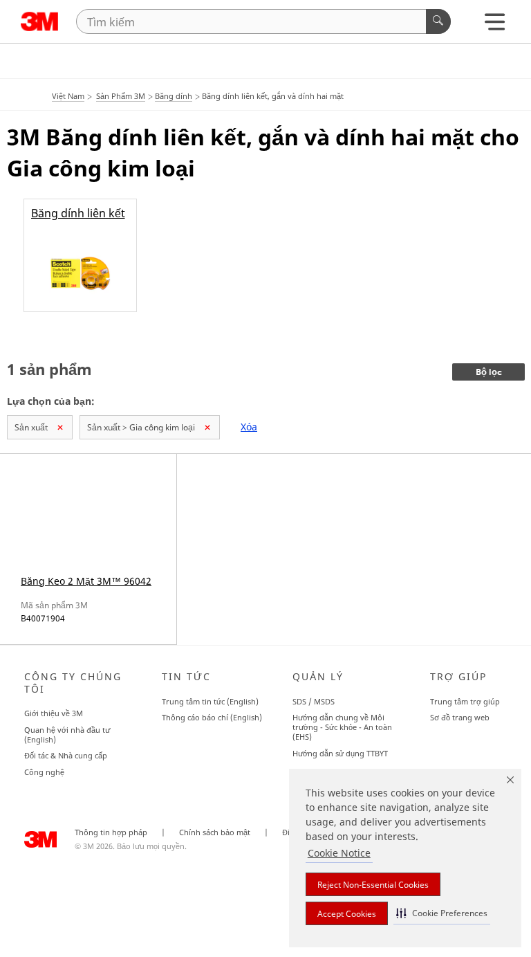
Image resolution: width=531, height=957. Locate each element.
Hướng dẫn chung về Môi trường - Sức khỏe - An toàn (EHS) (342, 727)
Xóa (249, 426)
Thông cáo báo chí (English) (212, 717)
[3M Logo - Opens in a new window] (40, 21)
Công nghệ (44, 772)
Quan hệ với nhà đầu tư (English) (67, 734)
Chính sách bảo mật (214, 832)
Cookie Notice (339, 852)
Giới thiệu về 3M (53, 713)
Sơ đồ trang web (460, 717)
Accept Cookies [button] (346, 914)
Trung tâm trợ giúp (465, 701)
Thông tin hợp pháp (111, 832)
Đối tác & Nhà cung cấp (65, 755)
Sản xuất (31, 427)
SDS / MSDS (313, 701)
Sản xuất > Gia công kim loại (141, 427)
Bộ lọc (489, 372)
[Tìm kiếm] (438, 21)
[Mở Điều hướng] (495, 25)
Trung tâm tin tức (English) (210, 701)
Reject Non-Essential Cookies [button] (373, 885)
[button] (441, 913)
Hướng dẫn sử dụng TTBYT (340, 753)
